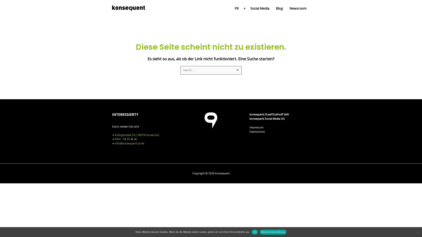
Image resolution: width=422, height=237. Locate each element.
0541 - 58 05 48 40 (126, 139)
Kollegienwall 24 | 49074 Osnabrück (137, 135)
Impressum (256, 127)
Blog (279, 8)
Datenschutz (257, 131)
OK (254, 232)
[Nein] (418, 232)
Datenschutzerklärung (273, 232)
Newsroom (298, 8)
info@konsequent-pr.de (129, 143)
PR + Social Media (252, 8)
